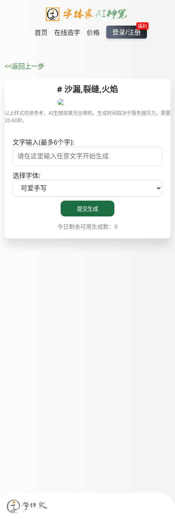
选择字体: (26, 175)
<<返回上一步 (24, 66)
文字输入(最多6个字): (43, 142)
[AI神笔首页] (87, 15)
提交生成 (87, 209)
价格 (93, 32)
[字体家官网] (27, 507)
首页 (41, 32)
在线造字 (67, 32)
